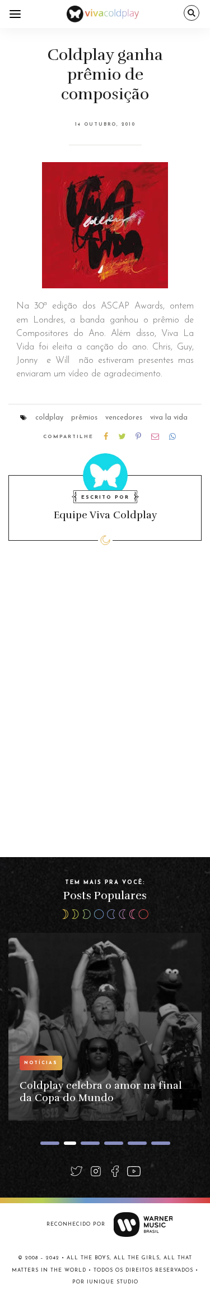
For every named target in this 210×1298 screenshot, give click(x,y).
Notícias (41, 1063)
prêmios (84, 418)
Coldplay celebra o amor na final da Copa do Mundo (101, 1091)
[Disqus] (105, 714)
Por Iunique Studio (105, 1282)
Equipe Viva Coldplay (105, 515)
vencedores (123, 418)
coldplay (49, 418)
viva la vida (169, 418)
